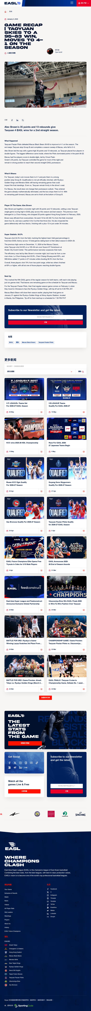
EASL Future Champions (12, 931)
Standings (8, 916)
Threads (53, 898)
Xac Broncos (13, 985)
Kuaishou (53, 907)
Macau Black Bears (28, 342)
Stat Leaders (9, 912)
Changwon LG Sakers (16, 949)
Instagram (53, 895)
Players (7, 920)
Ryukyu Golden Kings (16, 967)
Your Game (8, 889)
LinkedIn (53, 913)
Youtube (53, 901)
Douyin (52, 916)
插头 (17, 342)
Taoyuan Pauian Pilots (46, 342)
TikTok (52, 904)
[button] (40, 371)
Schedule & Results (11, 893)
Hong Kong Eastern (15, 952)
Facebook (53, 889)
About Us (7, 924)
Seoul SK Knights (14, 970)
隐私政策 (49, 1000)
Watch (7, 897)
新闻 (10, 11)
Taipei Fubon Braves (15, 974)
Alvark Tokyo (13, 945)
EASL (11, 342)
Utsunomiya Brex (14, 981)
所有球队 (7, 941)
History (7, 927)
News (6, 901)
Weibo (52, 910)
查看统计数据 (25, 743)
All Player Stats (9, 908)
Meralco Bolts (13, 959)
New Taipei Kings (14, 963)
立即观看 (24, 791)
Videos (7, 905)
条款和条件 (41, 1000)
